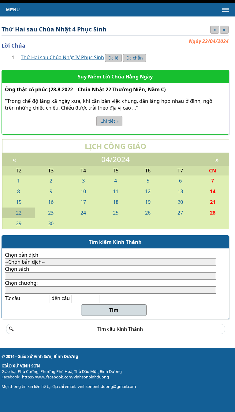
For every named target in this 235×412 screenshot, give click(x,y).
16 (51, 202)
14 (212, 191)
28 (212, 212)
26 (148, 212)
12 (148, 191)
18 (115, 202)
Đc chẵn (134, 58)
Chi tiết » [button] (109, 121)
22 (18, 212)
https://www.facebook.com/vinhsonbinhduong (65, 377)
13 (180, 191)
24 (83, 212)
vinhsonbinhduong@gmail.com (107, 386)
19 (148, 202)
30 (51, 223)
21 (212, 202)
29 (18, 223)
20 (180, 202)
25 (115, 212)
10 (83, 191)
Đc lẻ (113, 58)
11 (115, 191)
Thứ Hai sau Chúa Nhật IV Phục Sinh (62, 57)
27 (180, 212)
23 (51, 212)
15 (18, 202)
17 (83, 202)
